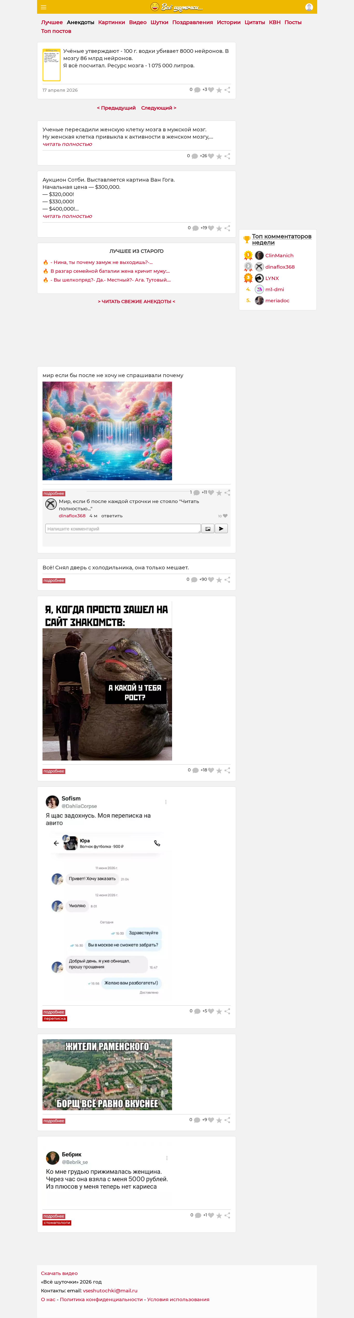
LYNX (272, 278)
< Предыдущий (116, 108)
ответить (112, 515)
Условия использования (178, 1299)
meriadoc (277, 300)
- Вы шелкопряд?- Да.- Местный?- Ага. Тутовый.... (111, 280)
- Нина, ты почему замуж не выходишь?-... (102, 262)
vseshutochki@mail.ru (110, 1291)
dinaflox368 (72, 515)
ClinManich (279, 255)
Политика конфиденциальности (101, 1299)
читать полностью (67, 144)
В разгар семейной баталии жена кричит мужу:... (110, 271)
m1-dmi (274, 289)
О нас (48, 1299)
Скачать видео (59, 1273)
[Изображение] (207, 528)
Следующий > (158, 108)
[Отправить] (221, 528)
